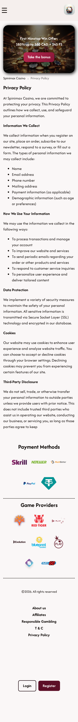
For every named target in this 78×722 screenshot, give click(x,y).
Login (27, 685)
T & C (39, 628)
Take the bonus (39, 57)
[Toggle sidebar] (3, 10)
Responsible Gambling (39, 621)
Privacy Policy (39, 634)
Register (49, 685)
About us (39, 608)
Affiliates (39, 614)
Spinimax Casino (14, 78)
